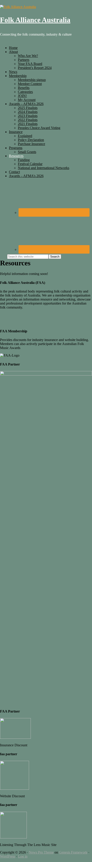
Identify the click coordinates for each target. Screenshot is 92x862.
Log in (22, 856)
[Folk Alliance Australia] (18, 7)
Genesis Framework (73, 852)
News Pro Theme (41, 852)
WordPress (7, 856)
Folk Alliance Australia (35, 20)
